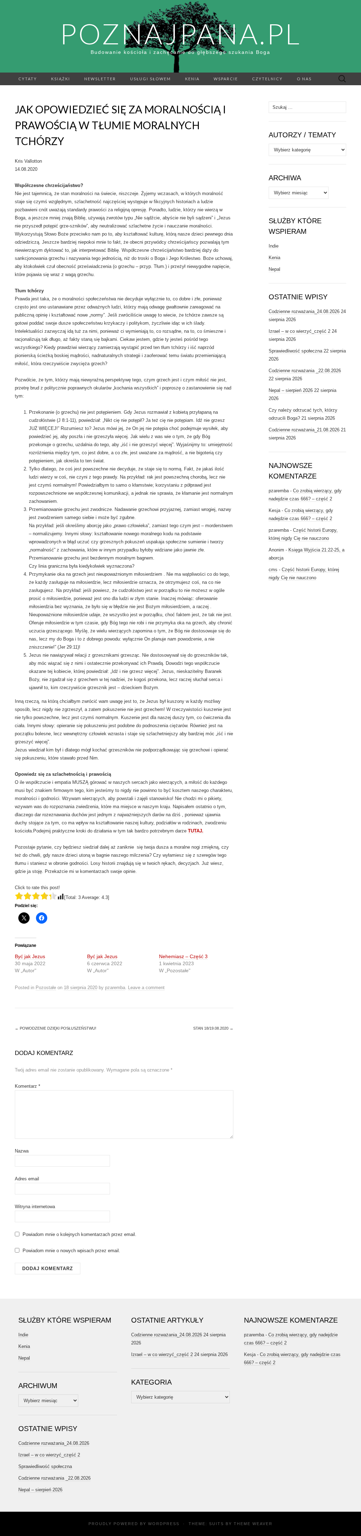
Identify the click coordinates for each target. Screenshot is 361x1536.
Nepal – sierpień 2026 (291, 390)
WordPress (163, 1524)
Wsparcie (226, 78)
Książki (60, 78)
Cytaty (27, 78)
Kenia (192, 78)
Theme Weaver (253, 1524)
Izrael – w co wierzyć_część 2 (299, 331)
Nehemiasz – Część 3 (183, 956)
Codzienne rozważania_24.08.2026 (304, 311)
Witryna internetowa (35, 1206)
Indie (274, 246)
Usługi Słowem (150, 78)
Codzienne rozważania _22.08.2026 (305, 370)
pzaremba (115, 987)
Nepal (274, 269)
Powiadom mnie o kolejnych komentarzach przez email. (79, 1234)
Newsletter (100, 78)
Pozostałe (46, 987)
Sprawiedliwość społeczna (295, 351)
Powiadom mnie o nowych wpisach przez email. (71, 1250)
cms (273, 569)
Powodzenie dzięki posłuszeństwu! (55, 1028)
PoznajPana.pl (180, 33)
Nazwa (22, 1151)
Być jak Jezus (30, 956)
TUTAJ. (195, 830)
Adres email (27, 1178)
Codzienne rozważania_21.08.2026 (304, 429)
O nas (304, 78)
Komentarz (27, 1086)
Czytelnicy (267, 78)
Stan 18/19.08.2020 (213, 1028)
